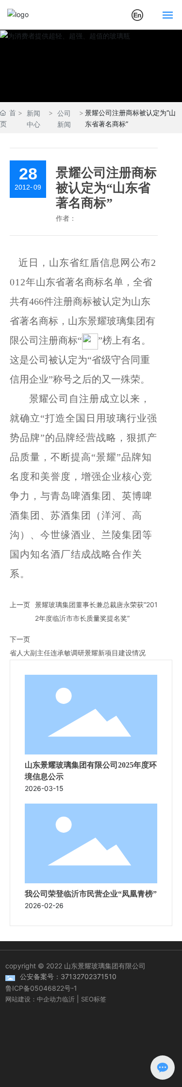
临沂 (68, 999)
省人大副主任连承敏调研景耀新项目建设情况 (78, 653)
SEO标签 (93, 999)
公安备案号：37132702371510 (68, 976)
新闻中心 (33, 118)
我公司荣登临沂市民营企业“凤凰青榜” (91, 894)
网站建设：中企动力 (33, 999)
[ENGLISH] (137, 14)
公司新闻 (64, 118)
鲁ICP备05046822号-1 (41, 988)
